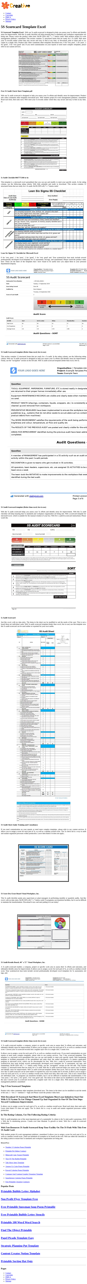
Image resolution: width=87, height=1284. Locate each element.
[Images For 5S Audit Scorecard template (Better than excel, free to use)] (43, 307)
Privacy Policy (10, 1279)
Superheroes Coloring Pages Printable (19, 1178)
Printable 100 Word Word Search (20, 1222)
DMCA (8, 1277)
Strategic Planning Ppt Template (20, 1245)
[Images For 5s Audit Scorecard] (43, 567)
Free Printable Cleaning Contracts (17, 1182)
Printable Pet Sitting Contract (15, 1151)
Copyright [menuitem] (9, 15)
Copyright (9, 1275)
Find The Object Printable (16, 1230)
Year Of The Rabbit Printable (15, 1159)
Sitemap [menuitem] (8, 21)
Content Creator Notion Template (20, 1253)
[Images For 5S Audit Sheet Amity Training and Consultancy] (43, 725)
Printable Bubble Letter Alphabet (20, 1191)
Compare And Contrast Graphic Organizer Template (24, 1174)
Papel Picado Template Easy (17, 1237)
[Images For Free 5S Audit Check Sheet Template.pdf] (43, 68)
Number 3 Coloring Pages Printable (18, 1147)
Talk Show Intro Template (14, 1163)
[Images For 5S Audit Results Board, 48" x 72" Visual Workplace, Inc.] (43, 932)
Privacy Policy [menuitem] (10, 19)
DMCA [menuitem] (8, 17)
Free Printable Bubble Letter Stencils (23, 1214)
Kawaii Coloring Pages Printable (17, 1170)
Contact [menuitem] (8, 13)
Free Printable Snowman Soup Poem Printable (28, 1206)
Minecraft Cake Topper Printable (17, 1155)
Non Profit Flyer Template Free (19, 1199)
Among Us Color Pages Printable (17, 1166)
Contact (8, 1273)
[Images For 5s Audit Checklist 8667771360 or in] (43, 139)
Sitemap (8, 1281)
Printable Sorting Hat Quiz (17, 1261)
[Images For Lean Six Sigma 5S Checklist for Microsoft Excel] (43, 219)
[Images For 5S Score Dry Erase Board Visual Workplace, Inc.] (43, 863)
